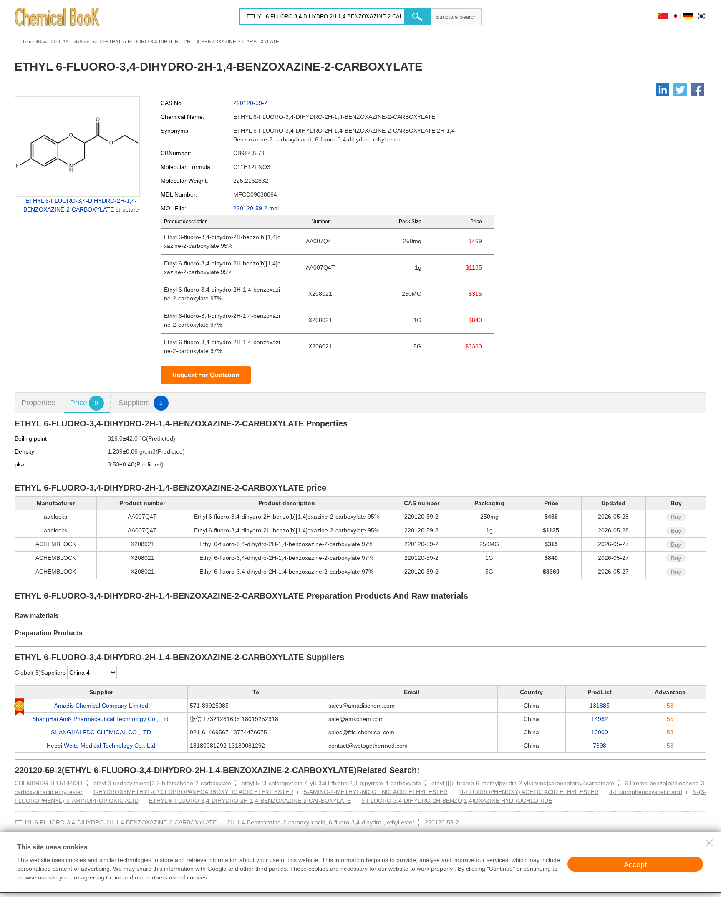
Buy (676, 517)
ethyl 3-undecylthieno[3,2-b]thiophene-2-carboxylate (162, 783)
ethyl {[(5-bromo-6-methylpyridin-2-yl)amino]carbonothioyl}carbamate (522, 783)
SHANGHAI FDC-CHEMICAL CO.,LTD (101, 732)
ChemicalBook (34, 42)
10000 (599, 732)
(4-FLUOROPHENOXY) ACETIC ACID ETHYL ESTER (528, 792)
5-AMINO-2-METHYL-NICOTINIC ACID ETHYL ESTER (376, 792)
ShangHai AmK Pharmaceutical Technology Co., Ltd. (101, 719)
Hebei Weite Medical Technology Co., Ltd (101, 745)
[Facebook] (697, 89)
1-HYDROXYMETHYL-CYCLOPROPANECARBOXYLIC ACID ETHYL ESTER (193, 792)
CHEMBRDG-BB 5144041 (49, 783)
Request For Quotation (205, 374)
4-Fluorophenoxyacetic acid (645, 792)
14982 (599, 719)
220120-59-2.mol (256, 208)
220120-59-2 (250, 103)
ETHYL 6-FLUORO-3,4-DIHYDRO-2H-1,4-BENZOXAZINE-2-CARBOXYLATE (250, 800)
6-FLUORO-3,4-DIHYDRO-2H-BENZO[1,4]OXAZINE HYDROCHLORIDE (456, 800)
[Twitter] (680, 89)
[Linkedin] (662, 89)
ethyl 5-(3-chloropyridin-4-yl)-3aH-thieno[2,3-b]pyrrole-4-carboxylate (331, 783)
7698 (599, 745)
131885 (600, 705)
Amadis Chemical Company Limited (101, 705)
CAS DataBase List (78, 42)
